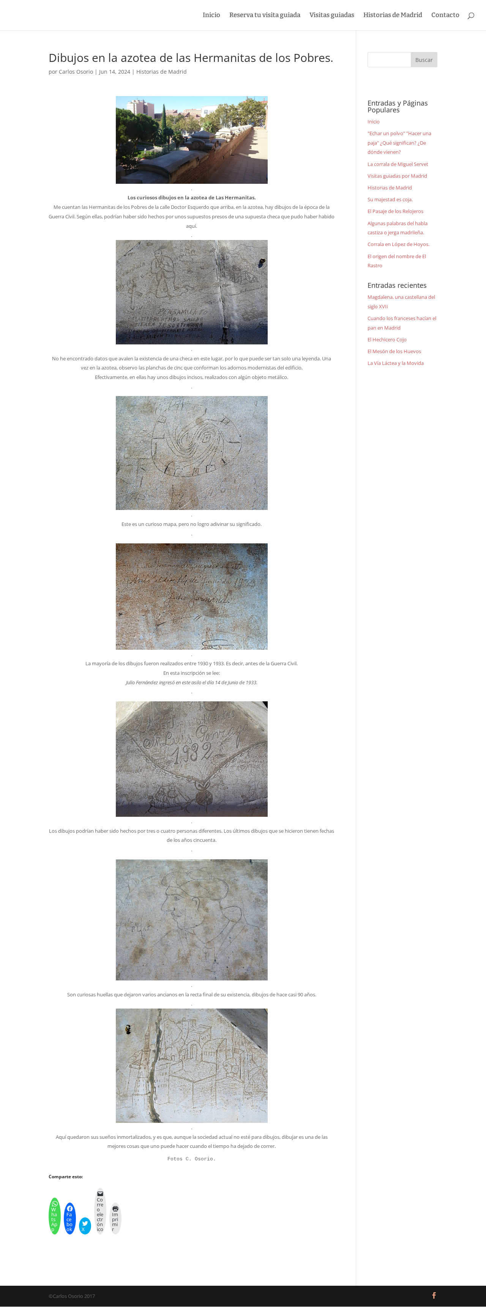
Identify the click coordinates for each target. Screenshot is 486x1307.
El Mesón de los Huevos (394, 351)
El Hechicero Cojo (387, 339)
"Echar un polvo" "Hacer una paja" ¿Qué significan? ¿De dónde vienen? (399, 142)
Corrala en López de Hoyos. (398, 244)
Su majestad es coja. (390, 199)
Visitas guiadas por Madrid (397, 175)
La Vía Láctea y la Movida (396, 363)
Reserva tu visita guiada (264, 16)
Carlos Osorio (76, 71)
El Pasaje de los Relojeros (395, 211)
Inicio (211, 16)
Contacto (445, 16)
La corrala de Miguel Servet (398, 164)
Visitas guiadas (331, 16)
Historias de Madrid (392, 16)
